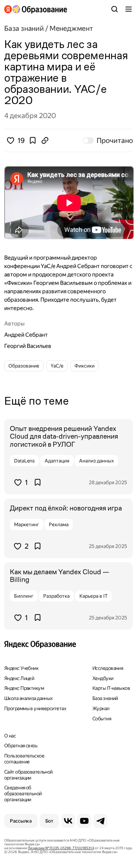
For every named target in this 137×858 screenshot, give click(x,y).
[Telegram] (100, 821)
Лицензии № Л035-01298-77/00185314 (61, 848)
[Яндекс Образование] (35, 9)
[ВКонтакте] (68, 821)
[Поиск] (114, 9)
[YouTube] (84, 821)
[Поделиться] (45, 140)
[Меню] (129, 9)
